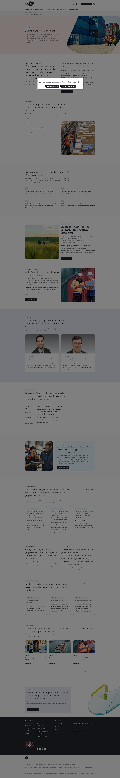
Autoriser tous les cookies (68, 86)
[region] (60, 84)
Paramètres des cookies (52, 86)
